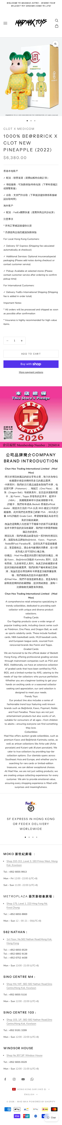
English (29, 1094)
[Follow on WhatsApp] (32, 1079)
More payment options (31, 372)
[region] (31, 815)
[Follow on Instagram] (14, 1079)
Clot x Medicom (18, 128)
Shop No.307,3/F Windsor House (24, 1055)
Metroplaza (29, 896)
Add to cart (31, 353)
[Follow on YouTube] (23, 1079)
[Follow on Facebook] (5, 1079)
